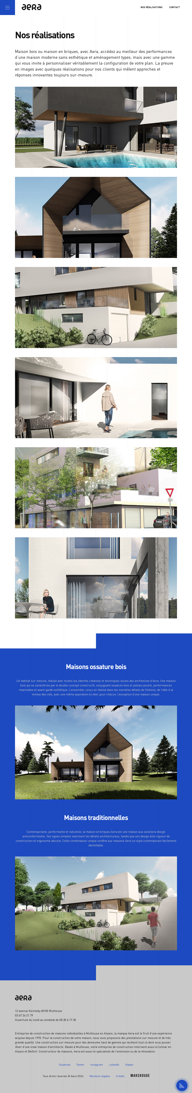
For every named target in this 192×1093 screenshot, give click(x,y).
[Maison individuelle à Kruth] (96, 217)
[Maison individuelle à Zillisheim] (96, 577)
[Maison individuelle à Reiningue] (96, 397)
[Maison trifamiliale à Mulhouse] (96, 487)
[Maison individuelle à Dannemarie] (96, 127)
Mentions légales (99, 1076)
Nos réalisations (152, 7)
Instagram (96, 1064)
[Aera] (31, 7)
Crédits (120, 1076)
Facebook (64, 1064)
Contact (174, 7)
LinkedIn (114, 1064)
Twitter (80, 1064)
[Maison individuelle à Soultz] (96, 307)
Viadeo (129, 1064)
